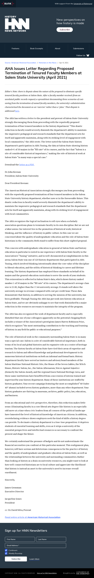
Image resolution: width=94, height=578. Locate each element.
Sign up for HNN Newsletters (47, 573)
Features (15, 48)
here (17, 110)
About (57, 48)
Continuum (13, 550)
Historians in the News (48, 63)
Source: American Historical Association (20, 63)
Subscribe (65, 29)
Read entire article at (32, 517)
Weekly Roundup (15, 553)
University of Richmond (83, 4)
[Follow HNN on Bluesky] (88, 55)
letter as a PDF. (26, 164)
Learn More (34, 559)
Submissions (78, 48)
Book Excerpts (36, 48)
